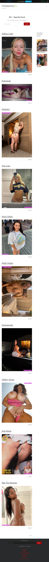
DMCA (24, 556)
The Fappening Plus (22, 546)
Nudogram (39, 36)
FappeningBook (40, 33)
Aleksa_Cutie (7, 33)
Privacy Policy (24, 555)
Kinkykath (6, 81)
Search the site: (24, 540)
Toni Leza (6, 166)
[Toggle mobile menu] (46, 6)
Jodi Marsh (6, 431)
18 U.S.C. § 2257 (24, 558)
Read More (29, 74)
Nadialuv (6, 109)
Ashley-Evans (8, 379)
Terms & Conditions (24, 553)
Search (26, 24)
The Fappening (39, 34)
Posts (26, 546)
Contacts (24, 549)
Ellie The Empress (9, 483)
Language (28, 546)
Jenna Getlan (7, 216)
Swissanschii (7, 325)
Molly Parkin (7, 263)
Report (24, 551)
